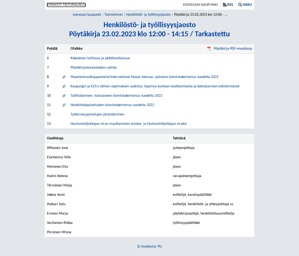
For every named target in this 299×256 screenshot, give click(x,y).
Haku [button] (247, 5)
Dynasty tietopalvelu (66, 5)
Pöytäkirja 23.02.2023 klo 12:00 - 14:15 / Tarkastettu (201, 15)
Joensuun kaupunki (200, 5)
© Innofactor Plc (149, 247)
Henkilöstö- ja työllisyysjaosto (148, 15)
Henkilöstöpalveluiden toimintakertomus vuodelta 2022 (112, 105)
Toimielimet (113, 15)
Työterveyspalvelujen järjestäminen (97, 114)
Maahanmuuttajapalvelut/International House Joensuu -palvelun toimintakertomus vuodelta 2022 (144, 77)
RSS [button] (230, 5)
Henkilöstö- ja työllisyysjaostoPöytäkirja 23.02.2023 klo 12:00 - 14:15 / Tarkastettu (149, 30)
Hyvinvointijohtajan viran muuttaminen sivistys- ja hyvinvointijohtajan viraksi (129, 124)
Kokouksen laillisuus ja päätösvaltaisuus (100, 58)
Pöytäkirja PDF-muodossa (233, 49)
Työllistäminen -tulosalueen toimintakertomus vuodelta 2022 (116, 96)
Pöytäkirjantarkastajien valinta (94, 68)
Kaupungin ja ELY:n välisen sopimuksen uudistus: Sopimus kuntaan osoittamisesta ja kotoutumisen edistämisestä (155, 86)
